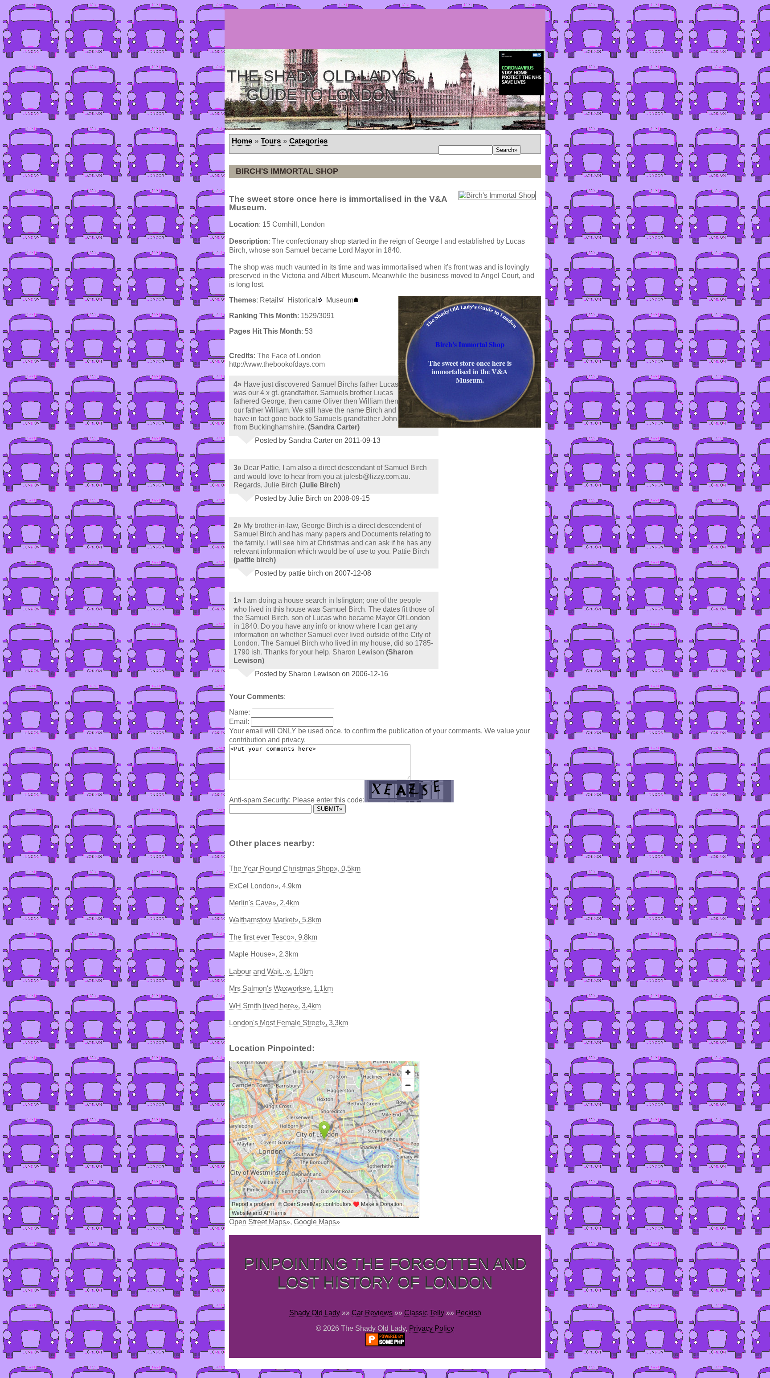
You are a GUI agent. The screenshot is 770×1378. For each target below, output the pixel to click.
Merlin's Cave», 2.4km (264, 903)
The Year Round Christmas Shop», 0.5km (294, 868)
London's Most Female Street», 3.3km (288, 1022)
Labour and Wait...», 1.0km (271, 971)
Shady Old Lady (314, 1313)
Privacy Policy (431, 1328)
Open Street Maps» (259, 1222)
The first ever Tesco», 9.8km (273, 937)
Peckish (468, 1313)
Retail (269, 300)
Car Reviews (372, 1313)
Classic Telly (424, 1313)
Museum (339, 300)
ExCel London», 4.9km (265, 886)
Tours (271, 140)
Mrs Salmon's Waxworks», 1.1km (281, 988)
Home (242, 140)
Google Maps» (317, 1222)
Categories (308, 140)
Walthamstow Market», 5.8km (275, 920)
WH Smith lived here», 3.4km (275, 1006)
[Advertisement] (387, 29)
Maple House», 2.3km (263, 954)
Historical (302, 300)
